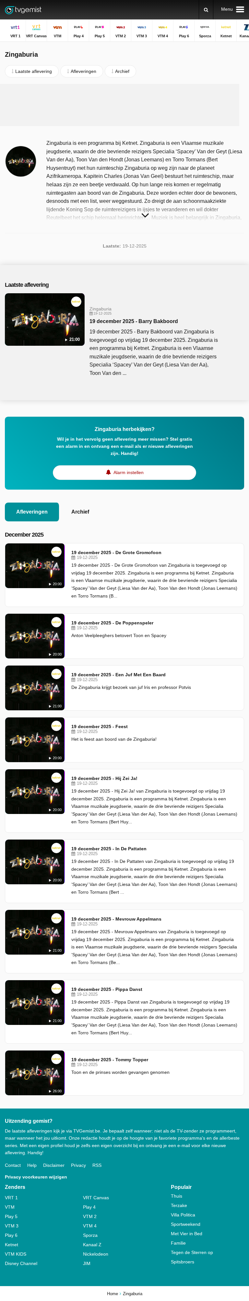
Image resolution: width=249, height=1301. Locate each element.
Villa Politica (183, 1214)
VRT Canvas (96, 1197)
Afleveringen (32, 512)
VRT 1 (11, 1197)
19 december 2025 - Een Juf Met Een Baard (118, 674)
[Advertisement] (124, 105)
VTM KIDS (15, 1254)
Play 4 (89, 1207)
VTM (10, 1207)
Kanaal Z (92, 1244)
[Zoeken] (206, 9)
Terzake (179, 1205)
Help (32, 1165)
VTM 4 (90, 1225)
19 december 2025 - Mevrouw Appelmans (116, 919)
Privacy (78, 1165)
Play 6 (11, 1235)
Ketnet (11, 1244)
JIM (86, 1263)
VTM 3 (11, 1225)
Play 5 (11, 1216)
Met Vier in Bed (186, 1233)
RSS (96, 1165)
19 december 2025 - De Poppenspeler (112, 622)
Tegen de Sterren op (192, 1252)
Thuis (176, 1196)
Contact (13, 1165)
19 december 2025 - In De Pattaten (109, 848)
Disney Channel (21, 1263)
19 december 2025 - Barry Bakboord (133, 321)
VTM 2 (90, 1216)
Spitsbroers (182, 1261)
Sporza (90, 1235)
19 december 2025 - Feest (99, 726)
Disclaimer (54, 1165)
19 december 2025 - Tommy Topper (109, 1059)
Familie (178, 1243)
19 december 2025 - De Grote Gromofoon (116, 552)
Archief (80, 512)
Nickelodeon (95, 1254)
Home (112, 1293)
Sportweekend (185, 1224)
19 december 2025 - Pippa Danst (106, 989)
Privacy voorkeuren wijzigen (36, 1176)
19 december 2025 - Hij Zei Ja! (104, 778)
